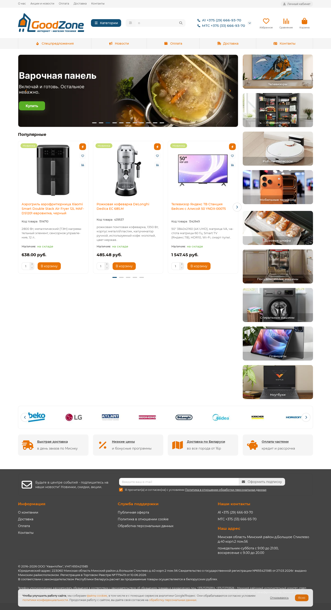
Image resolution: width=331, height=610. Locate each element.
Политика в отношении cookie (143, 519)
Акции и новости (42, 3)
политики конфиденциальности (45, 600)
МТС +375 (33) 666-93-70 (223, 25)
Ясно (301, 597)
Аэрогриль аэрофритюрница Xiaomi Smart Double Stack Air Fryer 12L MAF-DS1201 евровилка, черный (53, 208)
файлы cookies (97, 595)
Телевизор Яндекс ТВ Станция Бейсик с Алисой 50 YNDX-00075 (198, 206)
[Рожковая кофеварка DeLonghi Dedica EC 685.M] (128, 170)
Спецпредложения (58, 43)
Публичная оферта (133, 512)
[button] (26, 90)
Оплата (64, 3)
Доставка (80, 3)
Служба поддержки (138, 504)
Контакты (97, 3)
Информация (31, 504)
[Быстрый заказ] (82, 146)
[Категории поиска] (130, 23)
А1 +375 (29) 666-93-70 (221, 20)
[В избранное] (82, 155)
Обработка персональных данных (145, 526)
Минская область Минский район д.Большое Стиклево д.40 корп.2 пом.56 (263, 539)
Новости (122, 43)
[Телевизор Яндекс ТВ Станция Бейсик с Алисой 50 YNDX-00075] (203, 170)
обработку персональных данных (172, 600)
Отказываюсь (279, 597)
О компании (28, 512)
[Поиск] (180, 23)
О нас (22, 3)
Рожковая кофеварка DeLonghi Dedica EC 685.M (123, 206)
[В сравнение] (82, 164)
